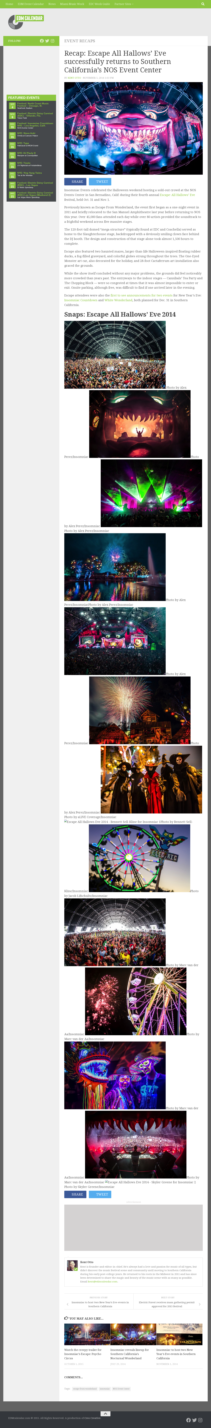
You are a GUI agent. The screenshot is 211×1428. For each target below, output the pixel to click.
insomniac (105, 1389)
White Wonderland (118, 300)
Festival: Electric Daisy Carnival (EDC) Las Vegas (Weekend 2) (35, 194)
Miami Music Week (72, 4)
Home (9, 4)
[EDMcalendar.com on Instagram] (52, 41)
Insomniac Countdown (80, 300)
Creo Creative (92, 1418)
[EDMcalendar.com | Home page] (26, 22)
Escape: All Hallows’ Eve (177, 195)
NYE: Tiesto (23, 163)
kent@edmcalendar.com (102, 1281)
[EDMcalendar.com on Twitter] (47, 41)
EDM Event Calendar (31, 4)
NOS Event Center (121, 1389)
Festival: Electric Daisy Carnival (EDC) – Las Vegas (35, 184)
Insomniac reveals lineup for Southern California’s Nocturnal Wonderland (129, 1354)
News (52, 4)
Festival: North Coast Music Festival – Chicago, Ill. (33, 104)
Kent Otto (74, 78)
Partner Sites (123, 4)
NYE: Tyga (23, 143)
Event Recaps (79, 41)
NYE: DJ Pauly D (26, 153)
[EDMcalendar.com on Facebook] (42, 41)
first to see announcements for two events (142, 295)
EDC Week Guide (99, 4)
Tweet (101, 182)
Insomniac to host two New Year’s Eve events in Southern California (176, 1354)
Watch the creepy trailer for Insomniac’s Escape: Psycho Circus (83, 1354)
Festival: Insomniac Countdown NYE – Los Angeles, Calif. (35, 124)
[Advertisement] (133, 1228)
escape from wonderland (85, 1389)
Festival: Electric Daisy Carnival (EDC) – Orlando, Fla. (35, 114)
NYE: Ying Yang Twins (29, 173)
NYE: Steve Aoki (26, 133)
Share (77, 182)
